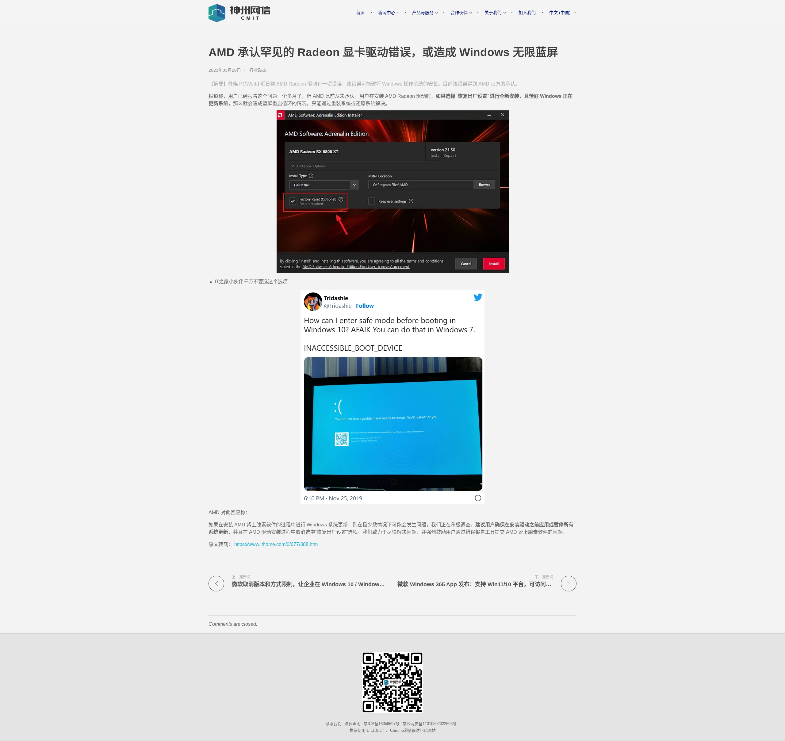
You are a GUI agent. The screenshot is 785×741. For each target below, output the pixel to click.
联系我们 (334, 724)
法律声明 (353, 724)
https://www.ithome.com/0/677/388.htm (275, 544)
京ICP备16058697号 (382, 724)
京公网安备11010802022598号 (430, 724)
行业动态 (257, 70)
